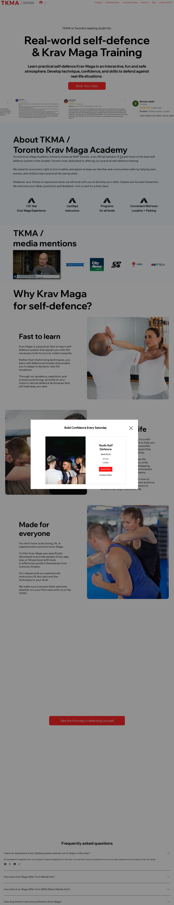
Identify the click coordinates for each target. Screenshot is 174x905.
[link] (106, 447)
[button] (131, 428)
